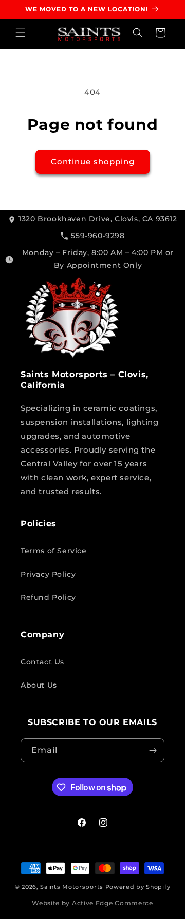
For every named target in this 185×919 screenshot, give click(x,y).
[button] (20, 33)
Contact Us (42, 662)
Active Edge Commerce (112, 903)
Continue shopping (93, 161)
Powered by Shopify (138, 886)
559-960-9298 (97, 235)
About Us (39, 685)
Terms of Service (54, 550)
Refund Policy (48, 597)
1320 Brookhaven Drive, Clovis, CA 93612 (97, 218)
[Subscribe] (152, 750)
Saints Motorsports (71, 886)
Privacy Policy (48, 574)
